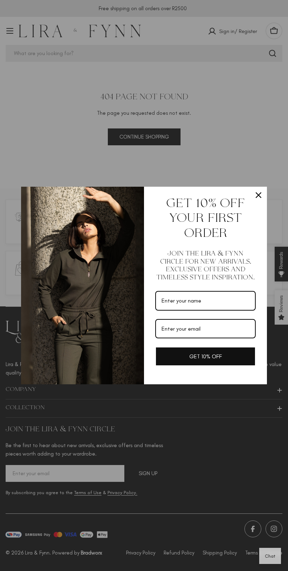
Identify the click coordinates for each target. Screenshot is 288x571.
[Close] (258, 195)
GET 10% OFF (205, 356)
